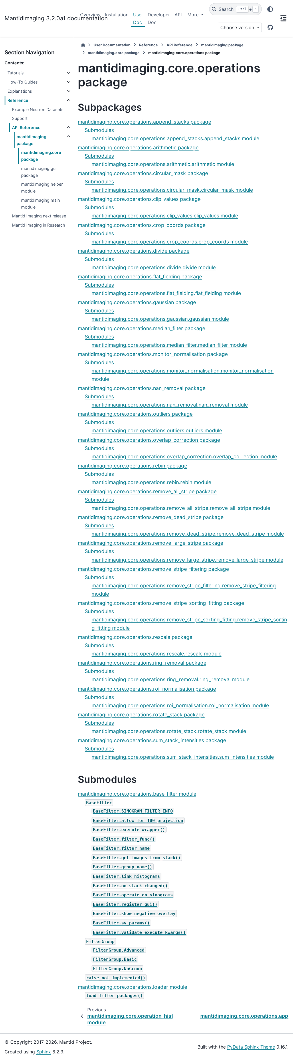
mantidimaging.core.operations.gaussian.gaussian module (160, 319)
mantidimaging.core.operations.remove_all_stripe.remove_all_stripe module (181, 508)
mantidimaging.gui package (38, 172)
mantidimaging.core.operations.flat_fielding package (140, 277)
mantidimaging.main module (40, 203)
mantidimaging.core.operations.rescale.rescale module (156, 654)
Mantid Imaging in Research (38, 225)
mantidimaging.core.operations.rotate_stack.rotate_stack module (169, 731)
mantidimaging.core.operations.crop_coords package (141, 225)
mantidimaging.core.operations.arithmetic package (138, 147)
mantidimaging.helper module (42, 187)
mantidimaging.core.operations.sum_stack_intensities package (152, 740)
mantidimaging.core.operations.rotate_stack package (141, 715)
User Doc (138, 18)
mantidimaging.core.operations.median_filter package (141, 328)
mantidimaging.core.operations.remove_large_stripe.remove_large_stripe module (187, 560)
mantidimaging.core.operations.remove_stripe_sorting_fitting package (161, 603)
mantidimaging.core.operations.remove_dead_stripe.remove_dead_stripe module (188, 534)
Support (19, 118)
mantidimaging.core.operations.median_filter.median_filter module (169, 345)
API (178, 14)
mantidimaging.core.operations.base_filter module (137, 794)
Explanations (19, 91)
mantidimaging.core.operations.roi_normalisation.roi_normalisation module (180, 705)
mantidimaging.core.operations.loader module (132, 987)
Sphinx (43, 1052)
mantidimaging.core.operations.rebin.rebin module (151, 482)
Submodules (99, 130)
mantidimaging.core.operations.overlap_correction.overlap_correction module (184, 456)
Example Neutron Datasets (38, 109)
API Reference (26, 127)
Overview (90, 14)
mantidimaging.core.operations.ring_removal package (142, 663)
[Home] (83, 45)
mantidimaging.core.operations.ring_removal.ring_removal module (171, 679)
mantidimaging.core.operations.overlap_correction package (149, 440)
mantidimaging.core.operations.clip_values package (139, 199)
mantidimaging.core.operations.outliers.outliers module (157, 430)
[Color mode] (270, 9)
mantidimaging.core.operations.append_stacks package (144, 122)
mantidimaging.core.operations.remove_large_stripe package (150, 543)
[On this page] (283, 18)
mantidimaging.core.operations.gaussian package (137, 302)
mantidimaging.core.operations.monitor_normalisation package (153, 354)
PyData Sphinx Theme (251, 1047)
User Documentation (112, 45)
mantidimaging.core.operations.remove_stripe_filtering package (153, 569)
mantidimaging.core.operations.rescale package (135, 637)
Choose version (238, 27)
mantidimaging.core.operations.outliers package (135, 414)
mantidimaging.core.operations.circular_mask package (143, 173)
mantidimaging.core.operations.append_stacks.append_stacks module (175, 138)
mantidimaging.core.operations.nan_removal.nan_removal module (170, 405)
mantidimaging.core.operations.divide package (133, 251)
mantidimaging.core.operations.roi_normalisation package (147, 689)
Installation (116, 14)
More (193, 14)
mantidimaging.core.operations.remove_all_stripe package (147, 491)
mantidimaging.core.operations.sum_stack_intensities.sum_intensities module (183, 757)
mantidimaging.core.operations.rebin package (132, 466)
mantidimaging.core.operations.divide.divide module (154, 267)
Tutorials (15, 72)
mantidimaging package (31, 140)
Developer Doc (159, 18)
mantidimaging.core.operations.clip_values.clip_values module (165, 216)
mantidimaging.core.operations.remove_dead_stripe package (150, 517)
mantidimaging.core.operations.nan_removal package (141, 388)
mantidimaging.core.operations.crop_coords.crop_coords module (170, 242)
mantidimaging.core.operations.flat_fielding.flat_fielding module (166, 293)
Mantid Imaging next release (39, 215)
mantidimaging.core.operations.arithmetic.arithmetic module (163, 164)
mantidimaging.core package (41, 156)
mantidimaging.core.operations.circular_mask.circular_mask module (172, 190)
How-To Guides (22, 82)
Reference (17, 100)
